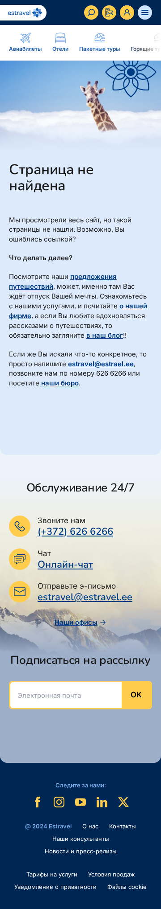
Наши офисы (76, 622)
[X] (123, 802)
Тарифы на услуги (51, 874)
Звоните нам (61, 520)
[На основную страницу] (23, 12)
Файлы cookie (127, 886)
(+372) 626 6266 (75, 531)
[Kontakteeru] (109, 12)
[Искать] (91, 12)
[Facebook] (37, 802)
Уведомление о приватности (55, 886)
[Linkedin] (102, 802)
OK (136, 694)
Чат (44, 553)
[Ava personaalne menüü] (127, 12)
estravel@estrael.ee (101, 364)
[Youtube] (80, 802)
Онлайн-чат (65, 564)
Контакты (122, 826)
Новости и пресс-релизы (81, 851)
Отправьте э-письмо (77, 585)
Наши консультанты (80, 838)
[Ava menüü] (145, 12)
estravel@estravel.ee (85, 597)
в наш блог (104, 335)
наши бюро (60, 383)
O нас (90, 826)
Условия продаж (111, 874)
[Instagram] (59, 802)
